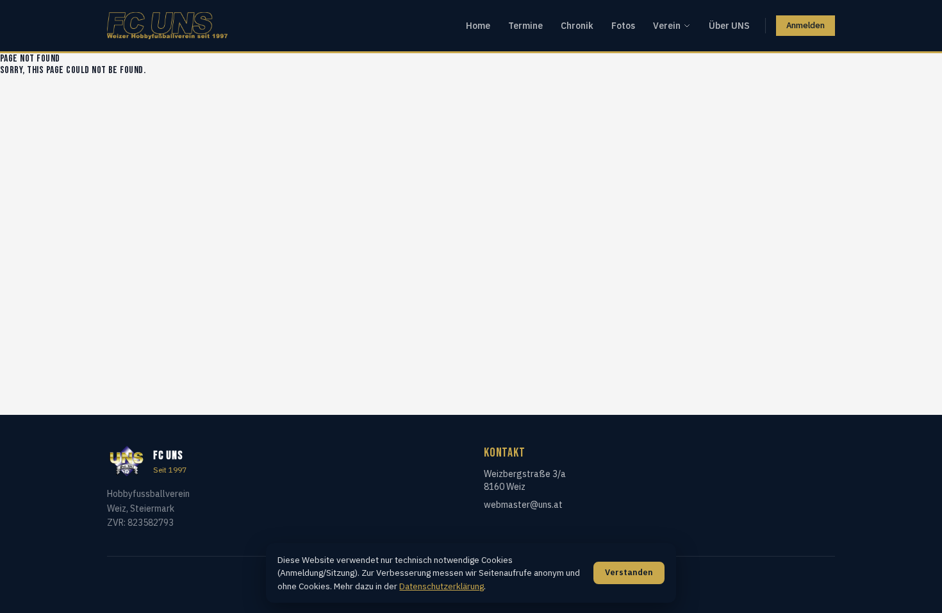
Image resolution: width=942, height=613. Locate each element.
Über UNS (729, 25)
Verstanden (629, 572)
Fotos (623, 25)
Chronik (577, 25)
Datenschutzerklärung (441, 586)
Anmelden (805, 25)
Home (478, 25)
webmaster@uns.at (523, 504)
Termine (525, 25)
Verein (667, 25)
